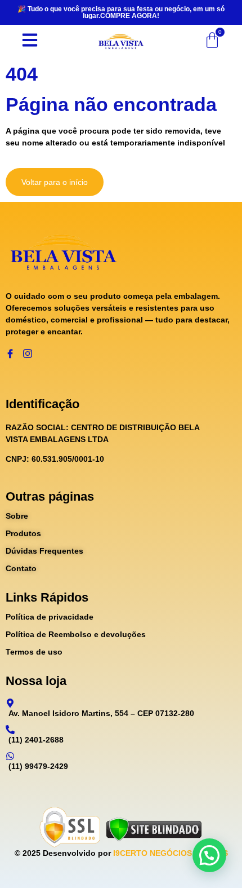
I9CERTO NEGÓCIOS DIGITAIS (170, 853)
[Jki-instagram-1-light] (27, 353)
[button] (209, 855)
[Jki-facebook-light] (10, 353)
